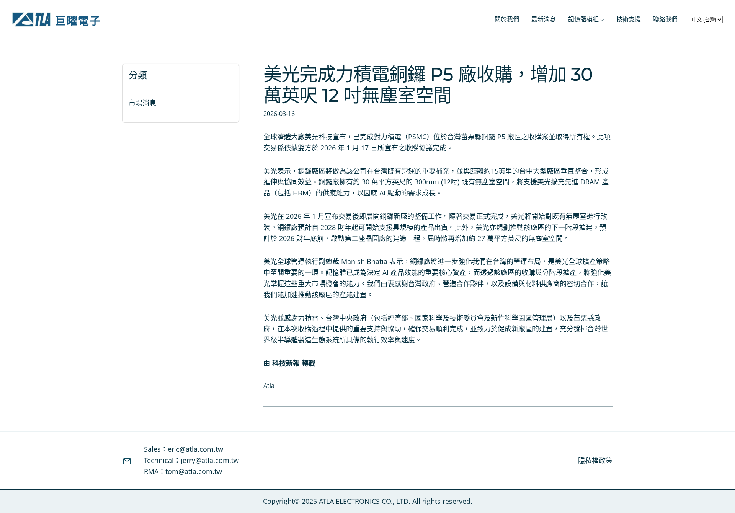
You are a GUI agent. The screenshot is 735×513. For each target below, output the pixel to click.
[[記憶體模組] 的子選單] (602, 19)
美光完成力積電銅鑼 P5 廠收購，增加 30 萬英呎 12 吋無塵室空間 (428, 85)
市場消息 (142, 102)
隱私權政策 (595, 460)
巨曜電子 (78, 20)
